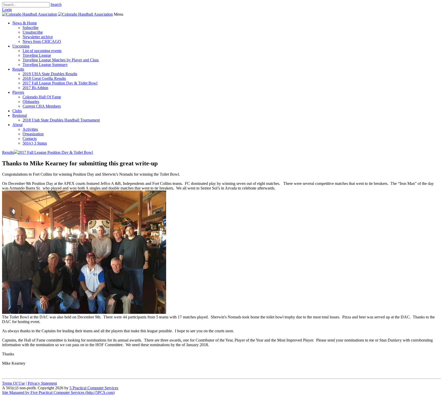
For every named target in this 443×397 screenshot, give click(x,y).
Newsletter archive (38, 37)
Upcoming (20, 46)
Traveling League (37, 55)
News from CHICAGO (42, 41)
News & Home (24, 23)
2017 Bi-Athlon (35, 88)
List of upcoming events (42, 51)
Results (18, 69)
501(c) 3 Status (35, 143)
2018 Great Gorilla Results (44, 78)
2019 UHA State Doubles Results (50, 74)
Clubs (17, 111)
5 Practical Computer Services (93, 388)
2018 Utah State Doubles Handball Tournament (61, 120)
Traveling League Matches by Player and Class (61, 60)
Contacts (30, 138)
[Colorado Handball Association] (29, 14)
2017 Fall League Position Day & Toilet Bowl (60, 83)
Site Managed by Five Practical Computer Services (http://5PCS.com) (58, 392)
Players (18, 92)
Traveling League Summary (45, 64)
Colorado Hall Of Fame (42, 97)
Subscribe (30, 27)
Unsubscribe (33, 32)
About (17, 124)
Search (56, 4)
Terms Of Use (13, 383)
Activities (30, 129)
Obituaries (31, 101)
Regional (19, 115)
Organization (33, 134)
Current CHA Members (42, 106)
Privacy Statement (42, 383)
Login (7, 9)
